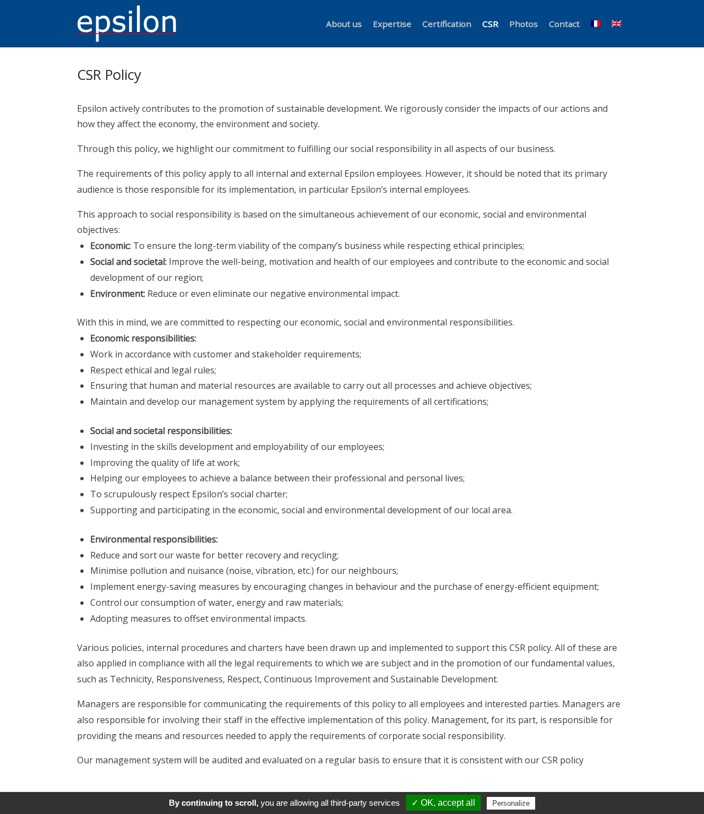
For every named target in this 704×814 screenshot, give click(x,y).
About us (344, 23)
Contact (564, 23)
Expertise (392, 23)
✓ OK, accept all (443, 802)
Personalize (511, 803)
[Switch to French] (595, 23)
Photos (523, 23)
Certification (446, 23)
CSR (490, 23)
